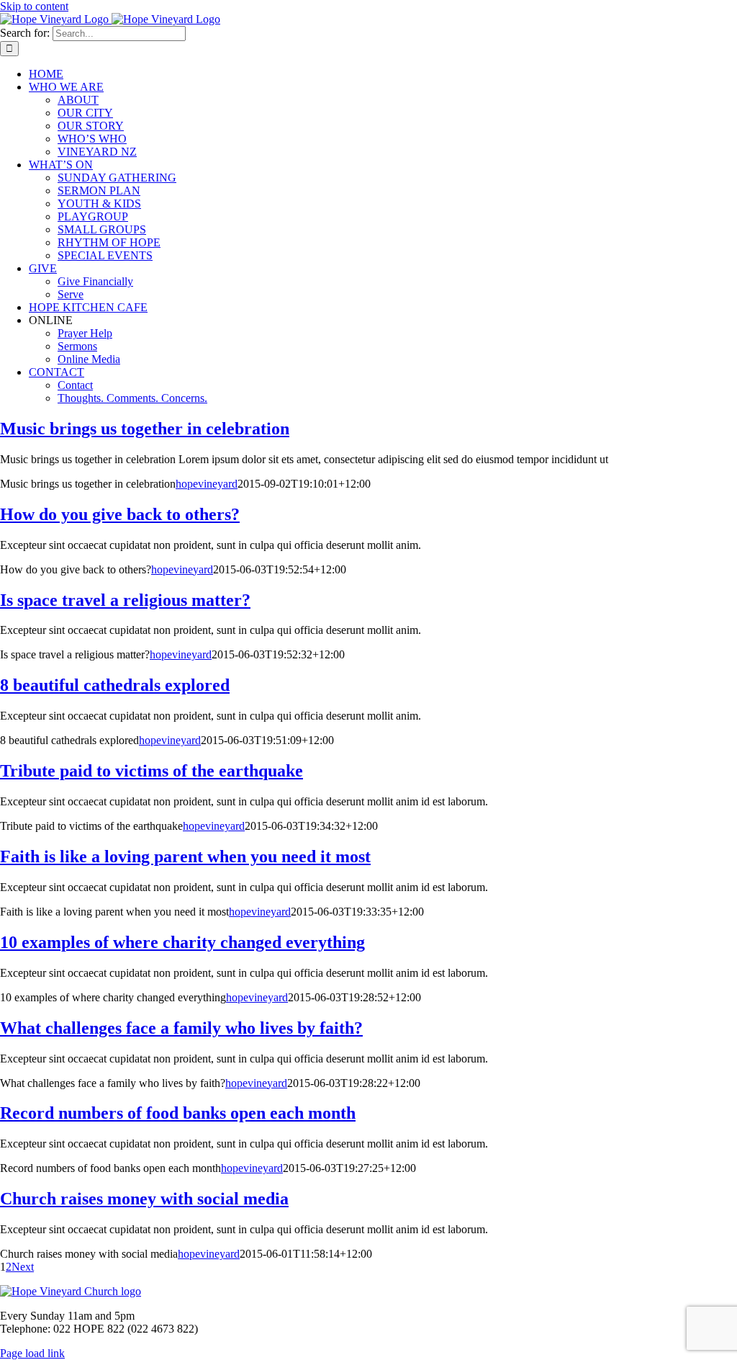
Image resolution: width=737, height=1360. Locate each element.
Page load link (32, 1353)
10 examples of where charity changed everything (182, 942)
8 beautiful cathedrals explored (115, 685)
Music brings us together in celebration (144, 428)
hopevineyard (207, 484)
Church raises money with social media (144, 1198)
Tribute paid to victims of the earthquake (151, 770)
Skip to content (34, 6)
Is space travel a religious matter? (125, 600)
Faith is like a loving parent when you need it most (185, 856)
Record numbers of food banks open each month (178, 1113)
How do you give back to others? (120, 514)
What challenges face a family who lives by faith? (181, 1028)
